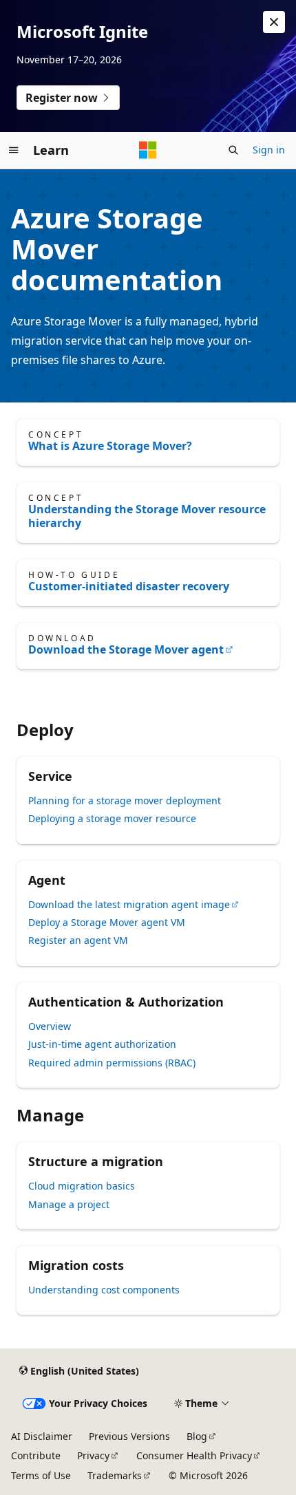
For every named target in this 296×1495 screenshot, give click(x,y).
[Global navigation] (14, 150)
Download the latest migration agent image (129, 904)
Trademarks (114, 1475)
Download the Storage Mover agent (126, 649)
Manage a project (68, 1204)
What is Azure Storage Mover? (110, 446)
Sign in (269, 149)
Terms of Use (41, 1475)
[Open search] (233, 150)
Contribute (36, 1455)
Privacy (93, 1455)
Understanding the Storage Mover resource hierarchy (147, 516)
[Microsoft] (148, 150)
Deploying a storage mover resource (112, 818)
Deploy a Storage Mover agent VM (106, 922)
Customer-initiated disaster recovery (128, 586)
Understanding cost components (104, 1289)
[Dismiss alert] (274, 22)
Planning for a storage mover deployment (124, 800)
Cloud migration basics (81, 1185)
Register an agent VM (78, 940)
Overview (49, 1026)
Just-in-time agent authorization (102, 1044)
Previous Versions (129, 1436)
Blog (197, 1436)
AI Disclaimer (41, 1436)
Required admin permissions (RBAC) (111, 1062)
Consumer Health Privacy (194, 1455)
